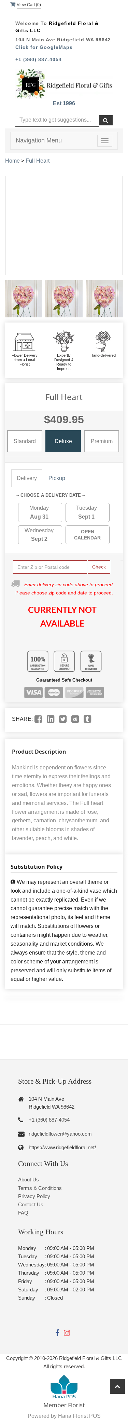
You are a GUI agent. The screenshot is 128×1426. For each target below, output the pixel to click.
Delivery (27, 478)
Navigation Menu (39, 140)
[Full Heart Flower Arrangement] (23, 298)
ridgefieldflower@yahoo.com (60, 1134)
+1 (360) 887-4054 (38, 59)
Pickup (56, 478)
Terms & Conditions (40, 1188)
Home (12, 161)
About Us (28, 1179)
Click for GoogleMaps (44, 47)
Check (99, 567)
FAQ (23, 1213)
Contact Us (30, 1204)
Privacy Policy (34, 1196)
